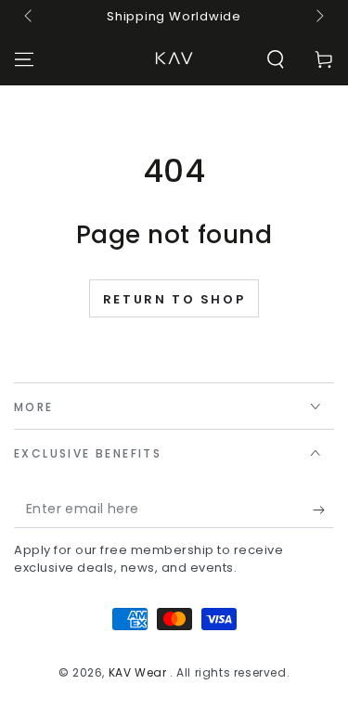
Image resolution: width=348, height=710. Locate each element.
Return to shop (174, 299)
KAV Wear (139, 672)
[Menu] (24, 59)
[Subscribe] (323, 509)
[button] (275, 59)
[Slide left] (29, 16)
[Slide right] (318, 16)
